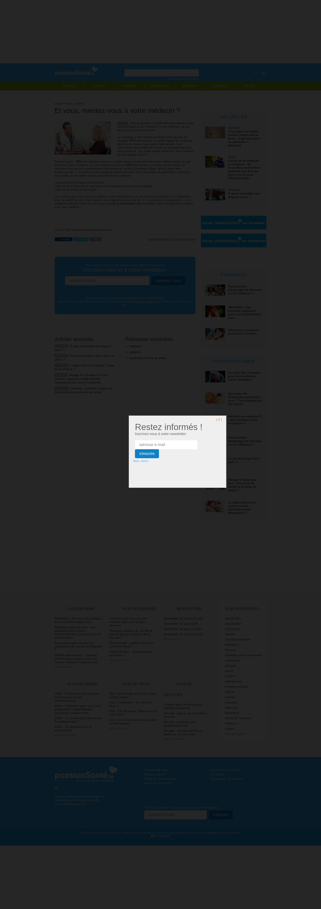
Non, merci (140, 461)
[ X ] (219, 419)
